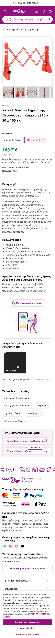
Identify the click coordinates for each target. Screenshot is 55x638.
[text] (9, 150)
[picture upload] (27, 322)
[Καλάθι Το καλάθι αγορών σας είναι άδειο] (50, 11)
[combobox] (27, 19)
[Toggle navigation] (5, 11)
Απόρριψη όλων (27, 628)
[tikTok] (22, 546)
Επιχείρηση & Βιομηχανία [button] (16, 398)
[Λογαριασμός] (36, 11)
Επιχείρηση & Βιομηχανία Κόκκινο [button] (19, 405)
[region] (27, 614)
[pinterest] (16, 546)
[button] (15, 362)
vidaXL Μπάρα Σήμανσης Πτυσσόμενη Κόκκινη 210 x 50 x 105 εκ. (25, 115)
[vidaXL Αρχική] (19, 11)
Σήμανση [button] (42, 405)
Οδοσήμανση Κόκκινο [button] (14, 421)
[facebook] (5, 546)
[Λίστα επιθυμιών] (43, 11)
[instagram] (10, 546)
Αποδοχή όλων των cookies (27, 622)
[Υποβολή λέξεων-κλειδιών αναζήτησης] (48, 19)
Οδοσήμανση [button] (33, 413)
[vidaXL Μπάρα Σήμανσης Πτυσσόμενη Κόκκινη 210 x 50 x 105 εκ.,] (27, 61)
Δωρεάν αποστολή (27, 2)
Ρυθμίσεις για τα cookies (27, 634)
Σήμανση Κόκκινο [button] (12, 413)
